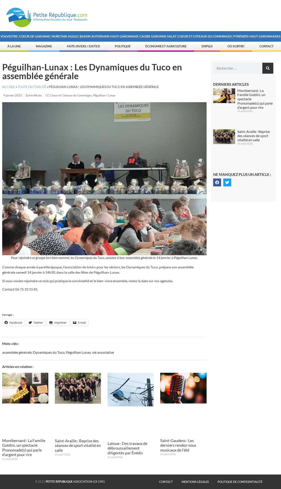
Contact (266, 46)
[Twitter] (227, 182)
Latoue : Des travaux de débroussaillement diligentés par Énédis (127, 448)
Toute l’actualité (32, 87)
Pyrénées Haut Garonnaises (257, 36)
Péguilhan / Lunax (104, 95)
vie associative (103, 352)
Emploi (207, 46)
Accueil (8, 87)
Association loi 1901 (75, 481)
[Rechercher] (267, 68)
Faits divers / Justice (83, 46)
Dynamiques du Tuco (49, 352)
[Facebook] (217, 182)
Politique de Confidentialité (240, 482)
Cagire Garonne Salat (157, 36)
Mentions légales (195, 482)
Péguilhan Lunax (78, 352)
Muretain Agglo (64, 36)
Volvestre (9, 36)
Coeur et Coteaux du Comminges (205, 36)
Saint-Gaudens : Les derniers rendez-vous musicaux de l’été (178, 445)
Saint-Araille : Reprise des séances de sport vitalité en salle (78, 445)
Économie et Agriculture (166, 46)
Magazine (44, 46)
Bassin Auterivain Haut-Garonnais (109, 36)
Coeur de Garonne (34, 36)
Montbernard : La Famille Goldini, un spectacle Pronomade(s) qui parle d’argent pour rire (23, 447)
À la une (14, 46)
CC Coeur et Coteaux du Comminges (68, 95)
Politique (122, 46)
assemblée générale (17, 352)
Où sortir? (236, 46)
